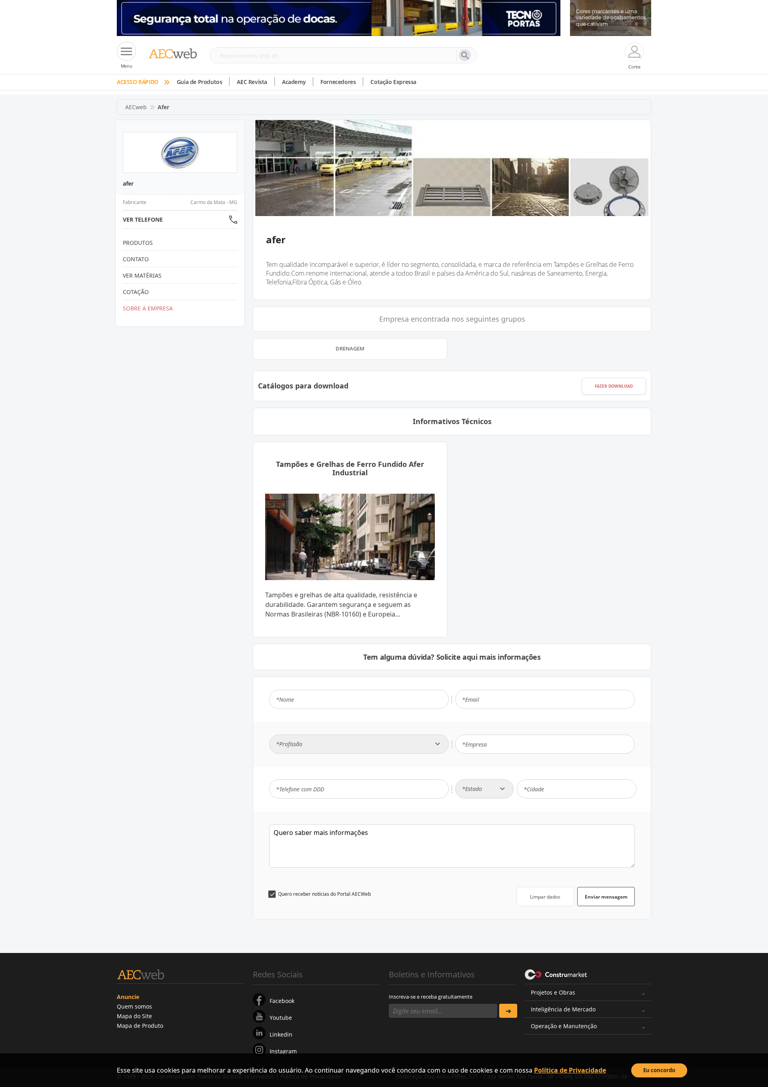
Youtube (281, 1017)
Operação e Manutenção (564, 1026)
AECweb (136, 107)
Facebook (282, 1001)
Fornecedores (338, 82)
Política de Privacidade (570, 1070)
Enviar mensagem (606, 896)
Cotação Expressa (393, 82)
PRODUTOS (138, 242)
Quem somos (134, 1006)
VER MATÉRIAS (142, 275)
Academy (294, 82)
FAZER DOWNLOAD (614, 386)
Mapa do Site (134, 1016)
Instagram (283, 1051)
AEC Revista (252, 82)
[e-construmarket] (556, 973)
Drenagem (350, 348)
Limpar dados (545, 896)
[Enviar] (508, 1011)
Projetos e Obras (553, 992)
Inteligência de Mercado (563, 1009)
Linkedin (281, 1034)
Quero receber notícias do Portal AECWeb (324, 894)
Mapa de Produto (140, 1025)
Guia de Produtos (199, 82)
